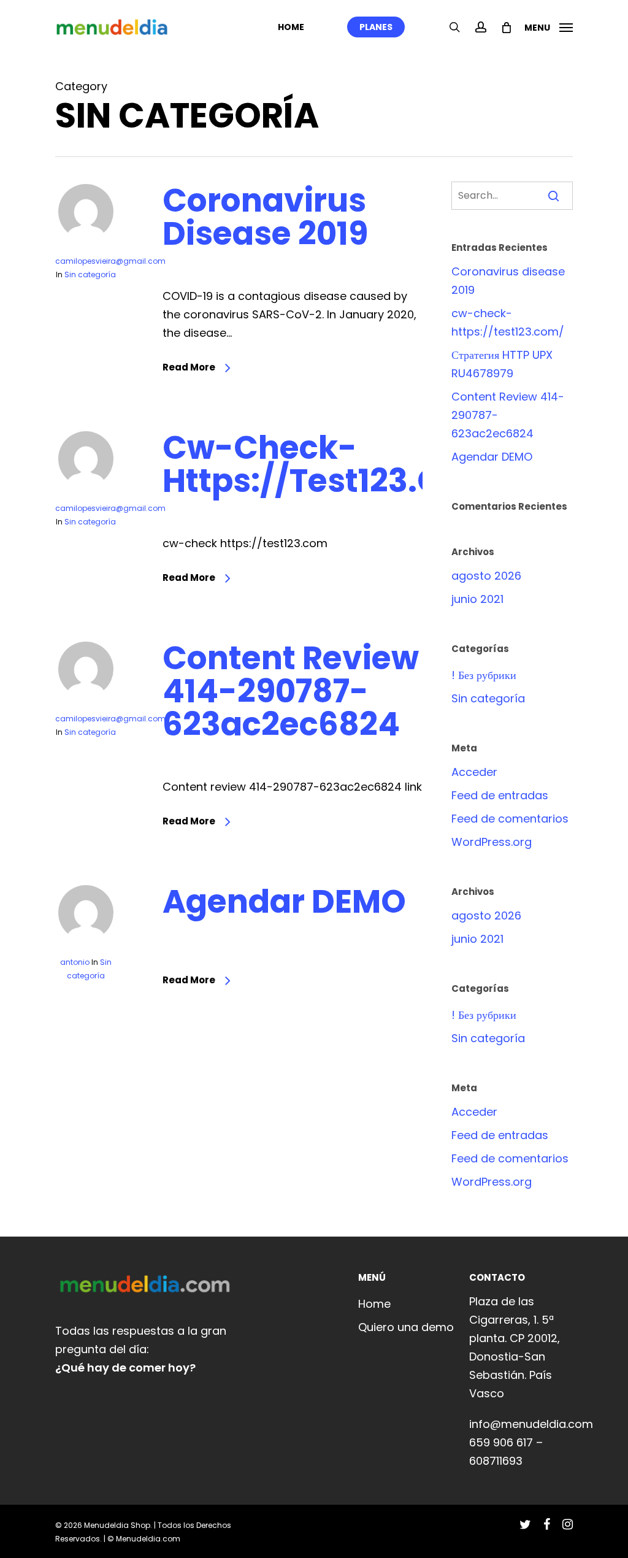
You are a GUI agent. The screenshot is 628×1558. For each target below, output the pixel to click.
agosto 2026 (486, 575)
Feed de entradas (499, 795)
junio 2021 (477, 599)
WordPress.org (491, 842)
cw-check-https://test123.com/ (336, 464)
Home (374, 1303)
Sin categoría (90, 274)
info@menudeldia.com (531, 1424)
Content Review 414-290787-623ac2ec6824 (291, 690)
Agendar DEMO (284, 901)
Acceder (474, 772)
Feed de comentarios (510, 818)
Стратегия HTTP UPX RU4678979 (502, 364)
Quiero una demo (406, 1327)
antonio (75, 962)
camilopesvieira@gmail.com (110, 261)
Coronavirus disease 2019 (265, 217)
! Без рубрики (483, 675)
